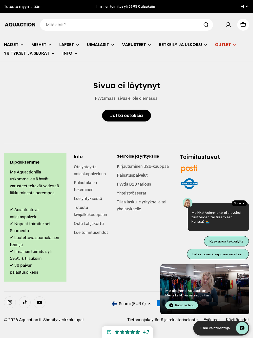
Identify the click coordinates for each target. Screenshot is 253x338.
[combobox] (126, 25)
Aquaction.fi (30, 319)
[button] (127, 332)
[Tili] (228, 25)
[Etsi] (206, 25)
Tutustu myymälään (22, 6)
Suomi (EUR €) (132, 303)
